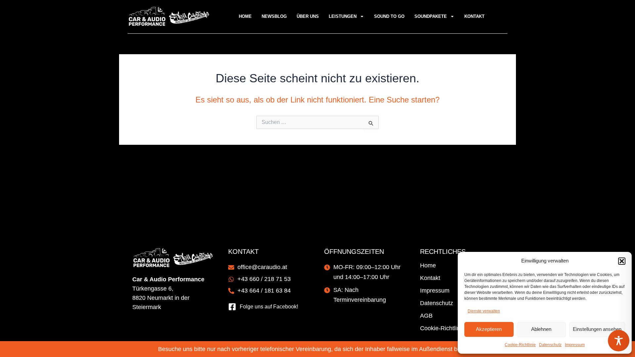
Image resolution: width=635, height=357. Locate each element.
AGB (426, 315)
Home (245, 16)
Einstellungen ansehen (597, 329)
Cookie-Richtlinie (520, 344)
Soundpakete (430, 16)
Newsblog (274, 16)
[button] (621, 261)
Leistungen (343, 16)
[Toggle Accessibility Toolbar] (618, 340)
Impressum (575, 344)
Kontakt (474, 16)
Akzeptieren (489, 329)
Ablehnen (541, 329)
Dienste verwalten (484, 311)
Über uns (308, 16)
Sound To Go (389, 16)
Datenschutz (550, 344)
